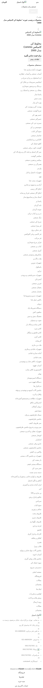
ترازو (39, 271)
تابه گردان (37, 205)
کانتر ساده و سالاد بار (33, 324)
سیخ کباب (37, 505)
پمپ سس (37, 98)
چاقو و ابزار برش (35, 497)
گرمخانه (38, 341)
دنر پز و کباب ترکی (34, 213)
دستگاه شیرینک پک (34, 308)
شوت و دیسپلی (35, 320)
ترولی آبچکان (36, 407)
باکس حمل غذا (36, 300)
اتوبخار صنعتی (36, 435)
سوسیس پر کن (35, 127)
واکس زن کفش (35, 452)
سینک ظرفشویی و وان (33, 415)
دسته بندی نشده (35, 472)
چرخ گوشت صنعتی (34, 111)
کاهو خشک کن (36, 144)
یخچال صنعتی (36, 287)
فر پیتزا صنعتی (36, 226)
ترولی (39, 304)
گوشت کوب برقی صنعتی (32, 148)
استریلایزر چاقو (35, 403)
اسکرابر (38, 440)
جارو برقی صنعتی (34, 444)
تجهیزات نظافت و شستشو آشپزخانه (28, 398)
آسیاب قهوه (37, 365)
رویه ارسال (37, 602)
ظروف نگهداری (35, 522)
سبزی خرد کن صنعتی (33, 123)
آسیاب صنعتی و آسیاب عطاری (30, 74)
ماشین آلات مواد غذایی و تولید (30, 550)
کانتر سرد (37, 329)
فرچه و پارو (37, 526)
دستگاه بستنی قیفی (34, 464)
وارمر (39, 168)
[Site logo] (21, 2)
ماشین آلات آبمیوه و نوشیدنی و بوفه (28, 390)
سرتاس (38, 501)
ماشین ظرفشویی (34, 419)
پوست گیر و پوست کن (33, 107)
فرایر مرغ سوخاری (34, 242)
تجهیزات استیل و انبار (33, 172)
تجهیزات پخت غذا (35, 181)
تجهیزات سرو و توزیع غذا (32, 296)
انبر (40, 489)
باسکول (38, 267)
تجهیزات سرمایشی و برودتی (31, 275)
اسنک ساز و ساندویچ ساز (32, 197)
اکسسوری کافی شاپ (33, 370)
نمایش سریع (38, 39)
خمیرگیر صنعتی (35, 119)
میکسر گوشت (36, 156)
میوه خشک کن (36, 563)
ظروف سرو (36, 518)
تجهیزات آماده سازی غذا (32, 70)
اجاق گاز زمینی (35, 189)
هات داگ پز (37, 259)
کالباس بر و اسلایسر (33, 140)
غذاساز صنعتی (36, 135)
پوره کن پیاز (37, 103)
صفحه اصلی (36, 572)
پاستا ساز (38, 94)
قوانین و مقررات (35, 594)
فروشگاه (38, 576)
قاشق (39, 530)
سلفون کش (37, 312)
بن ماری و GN (36, 493)
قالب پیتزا (37, 546)
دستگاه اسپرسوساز (34, 378)
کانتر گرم (38, 337)
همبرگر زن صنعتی (34, 164)
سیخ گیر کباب (36, 131)
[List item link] (21, 640)
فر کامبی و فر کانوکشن (32, 234)
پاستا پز (38, 201)
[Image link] (36, 615)
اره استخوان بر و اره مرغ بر (31, 78)
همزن (39, 542)
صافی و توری (36, 509)
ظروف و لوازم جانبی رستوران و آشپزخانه (26, 476)
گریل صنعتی (36, 251)
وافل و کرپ (37, 394)
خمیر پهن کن (36, 115)
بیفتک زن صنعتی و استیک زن (30, 90)
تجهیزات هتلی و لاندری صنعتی (30, 431)
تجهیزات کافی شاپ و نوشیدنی (30, 361)
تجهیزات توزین (36, 263)
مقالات (38, 580)
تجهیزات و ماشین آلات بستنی (30, 456)
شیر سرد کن (36, 468)
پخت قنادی (37, 357)
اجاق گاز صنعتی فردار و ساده (30, 193)
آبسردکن (38, 279)
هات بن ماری (36, 345)
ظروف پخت (36, 513)
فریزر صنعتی (36, 283)
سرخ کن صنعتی (35, 222)
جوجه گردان (36, 209)
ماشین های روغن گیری (32, 559)
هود (40, 177)
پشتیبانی (38, 584)
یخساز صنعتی (36, 292)
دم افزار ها (37, 386)
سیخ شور (38, 411)
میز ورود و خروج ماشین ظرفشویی (28, 427)
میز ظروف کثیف (35, 423)
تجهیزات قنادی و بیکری (33, 349)
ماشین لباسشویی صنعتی (32, 448)
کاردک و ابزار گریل (34, 534)
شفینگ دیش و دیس (34, 316)
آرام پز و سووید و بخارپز (32, 185)
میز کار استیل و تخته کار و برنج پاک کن (27, 152)
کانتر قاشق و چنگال (34, 333)
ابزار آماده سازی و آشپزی (32, 485)
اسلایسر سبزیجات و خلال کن (30, 82)
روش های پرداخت (34, 598)
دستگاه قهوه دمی (35, 382)
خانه (39, 17)
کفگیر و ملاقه (36, 538)
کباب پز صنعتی (35, 246)
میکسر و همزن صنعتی (33, 160)
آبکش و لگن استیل (34, 481)
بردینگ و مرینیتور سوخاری (31, 86)
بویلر (39, 374)
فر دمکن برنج (36, 230)
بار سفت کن (36, 460)
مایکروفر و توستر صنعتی (32, 255)
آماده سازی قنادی (34, 353)
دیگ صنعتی (37, 218)
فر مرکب (37, 238)
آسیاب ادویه (37, 554)
